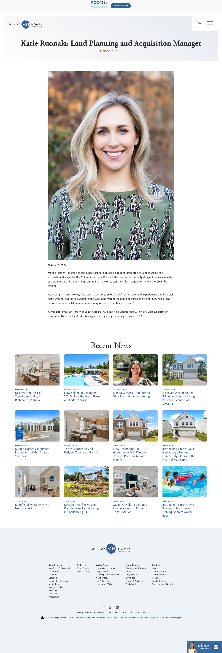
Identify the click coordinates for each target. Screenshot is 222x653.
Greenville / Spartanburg (60, 581)
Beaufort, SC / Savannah (59, 568)
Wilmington (54, 597)
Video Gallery (83, 571)
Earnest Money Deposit (162, 584)
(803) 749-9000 (137, 612)
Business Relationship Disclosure (143, 617)
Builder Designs (174, 617)
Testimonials (130, 584)
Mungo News (131, 574)
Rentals (155, 578)
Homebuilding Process (105, 568)
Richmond (53, 590)
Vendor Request (159, 581)
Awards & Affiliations (134, 581)
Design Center (101, 571)
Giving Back (130, 578)
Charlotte (53, 574)
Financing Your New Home (107, 574)
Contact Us (157, 568)
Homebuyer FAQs (103, 584)
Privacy (123, 617)
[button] (120, 5)
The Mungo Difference (135, 568)
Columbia (53, 578)
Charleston (53, 571)
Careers (129, 571)
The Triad (53, 593)
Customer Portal (159, 574)
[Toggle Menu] (210, 23)
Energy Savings (102, 581)
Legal (115, 617)
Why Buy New (101, 578)
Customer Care (159, 571)
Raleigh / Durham (56, 587)
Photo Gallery (83, 568)
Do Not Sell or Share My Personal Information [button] (89, 617)
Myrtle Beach (55, 584)
